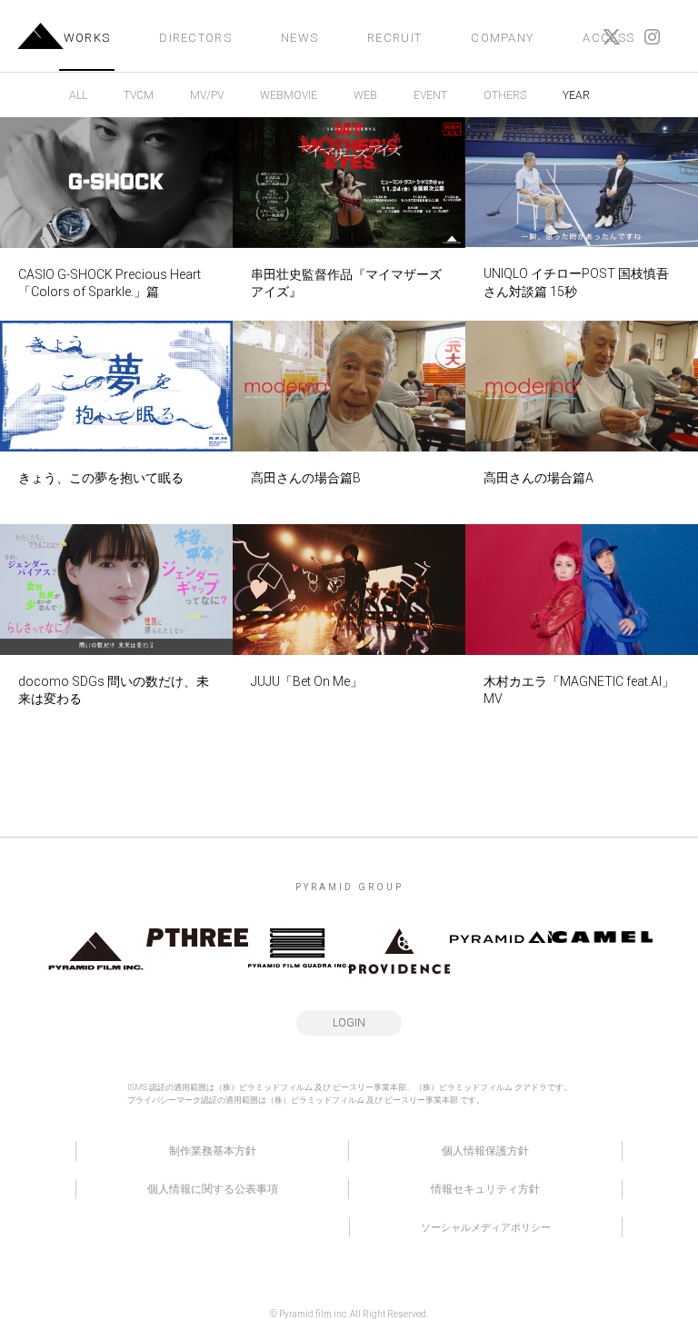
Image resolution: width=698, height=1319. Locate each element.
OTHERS (505, 95)
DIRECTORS (195, 38)
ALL (78, 95)
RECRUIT (394, 38)
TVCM (139, 95)
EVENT (430, 95)
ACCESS (608, 38)
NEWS (299, 38)
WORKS (87, 38)
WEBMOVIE (288, 95)
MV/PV (207, 95)
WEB (365, 95)
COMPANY (502, 38)
